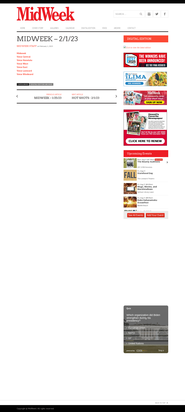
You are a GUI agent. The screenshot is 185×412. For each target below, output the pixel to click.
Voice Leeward (24, 70)
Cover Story (37, 28)
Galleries (54, 28)
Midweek (21, 53)
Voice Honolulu (24, 60)
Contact (131, 28)
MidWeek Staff (27, 46)
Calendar (70, 28)
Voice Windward (25, 74)
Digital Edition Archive (41, 84)
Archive (117, 28)
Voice (104, 28)
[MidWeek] (54, 14)
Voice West (22, 63)
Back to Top (160, 403)
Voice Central (23, 56)
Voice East (22, 67)
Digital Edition (88, 28)
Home (22, 28)
